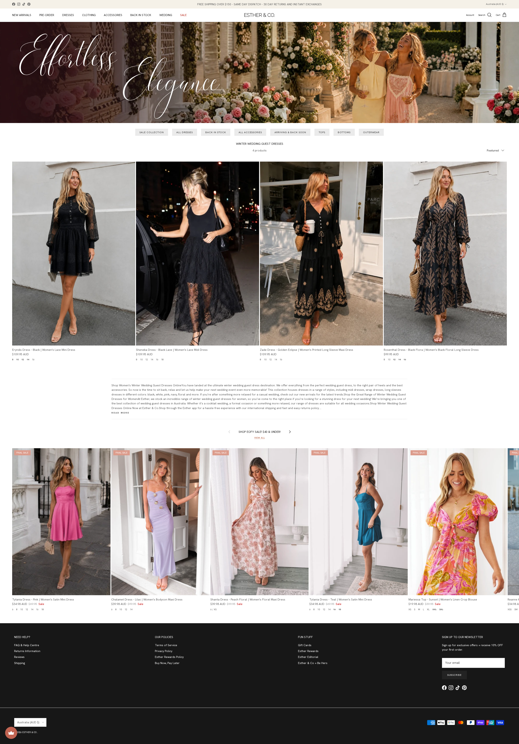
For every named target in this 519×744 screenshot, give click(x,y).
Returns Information (27, 651)
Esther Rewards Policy (169, 657)
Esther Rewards (308, 651)
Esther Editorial (308, 657)
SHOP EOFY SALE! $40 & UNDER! (260, 431)
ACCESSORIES (113, 15)
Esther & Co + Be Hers (312, 663)
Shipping (19, 663)
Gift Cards (304, 645)
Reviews (19, 657)
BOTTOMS (344, 132)
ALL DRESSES (184, 132)
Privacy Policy (163, 651)
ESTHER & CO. (29, 732)
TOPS (322, 132)
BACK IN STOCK (140, 15)
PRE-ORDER (46, 15)
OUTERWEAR (371, 132)
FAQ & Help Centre (26, 645)
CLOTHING (89, 15)
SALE (183, 15)
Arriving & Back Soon (290, 132)
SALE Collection (151, 132)
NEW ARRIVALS (21, 15)
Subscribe (454, 675)
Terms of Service (166, 645)
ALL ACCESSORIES (250, 132)
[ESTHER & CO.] (259, 15)
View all (259, 437)
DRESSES (68, 15)
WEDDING (165, 15)
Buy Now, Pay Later (167, 663)
